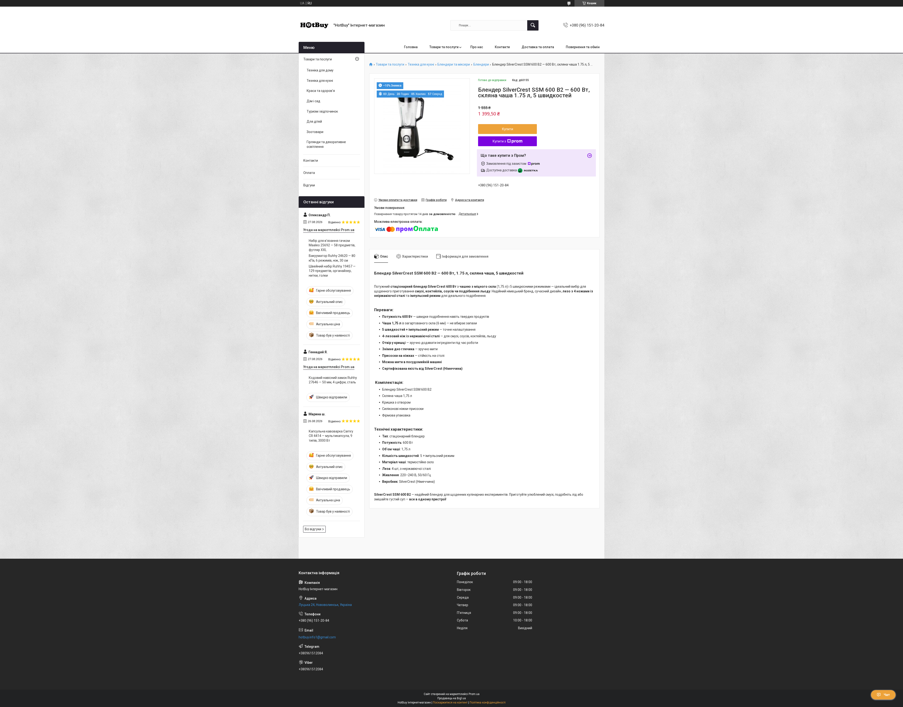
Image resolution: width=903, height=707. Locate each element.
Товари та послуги (444, 47)
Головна (411, 47)
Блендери (481, 64)
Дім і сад (313, 101)
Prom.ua (474, 694)
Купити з (499, 141)
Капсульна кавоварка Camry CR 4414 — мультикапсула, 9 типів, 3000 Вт (331, 435)
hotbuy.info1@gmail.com (317, 637)
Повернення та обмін (583, 47)
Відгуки (309, 185)
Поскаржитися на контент (450, 702)
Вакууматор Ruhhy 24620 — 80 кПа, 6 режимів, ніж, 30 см (332, 258)
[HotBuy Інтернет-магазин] (314, 25)
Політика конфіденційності (488, 702)
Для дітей (314, 121)
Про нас (476, 47)
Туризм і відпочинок (322, 111)
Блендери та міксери (453, 64)
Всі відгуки (313, 529)
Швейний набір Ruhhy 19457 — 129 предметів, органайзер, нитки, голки (332, 270)
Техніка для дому (320, 70)
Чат (887, 695)
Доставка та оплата (538, 47)
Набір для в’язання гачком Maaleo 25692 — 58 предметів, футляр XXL (332, 245)
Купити (507, 129)
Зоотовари (315, 132)
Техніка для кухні (421, 64)
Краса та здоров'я (321, 91)
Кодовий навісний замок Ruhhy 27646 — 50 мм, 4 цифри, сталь (333, 380)
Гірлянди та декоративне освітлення (326, 144)
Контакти (502, 47)
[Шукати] (533, 25)
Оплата (309, 173)
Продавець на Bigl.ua (451, 698)
